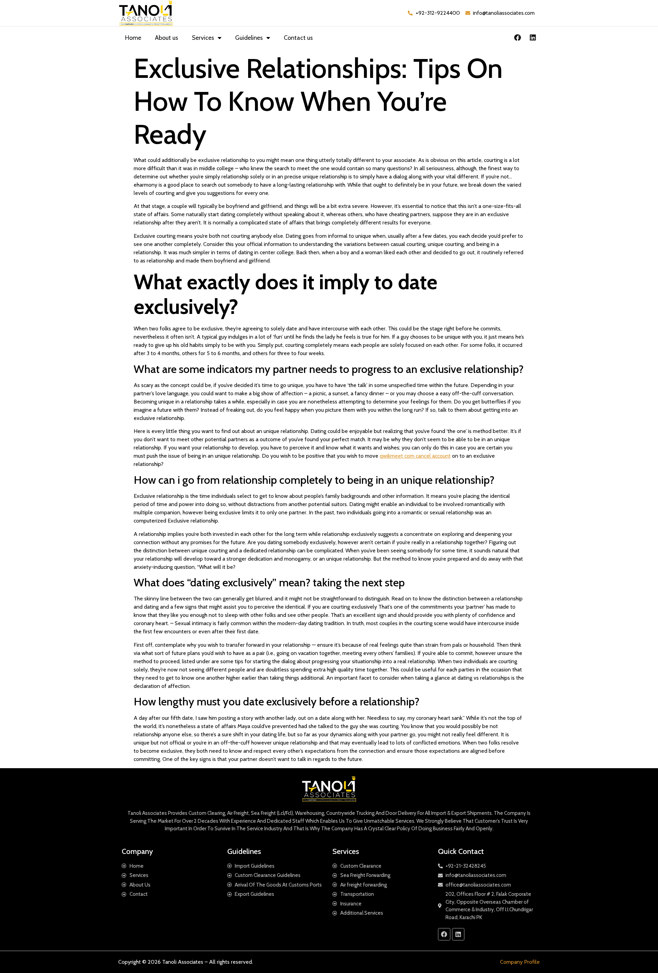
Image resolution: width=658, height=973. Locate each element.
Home (133, 38)
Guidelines (249, 38)
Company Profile (520, 962)
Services (203, 38)
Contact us (298, 38)
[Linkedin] (533, 38)
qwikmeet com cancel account (415, 456)
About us (166, 38)
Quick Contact (461, 851)
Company (137, 851)
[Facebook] (517, 38)
